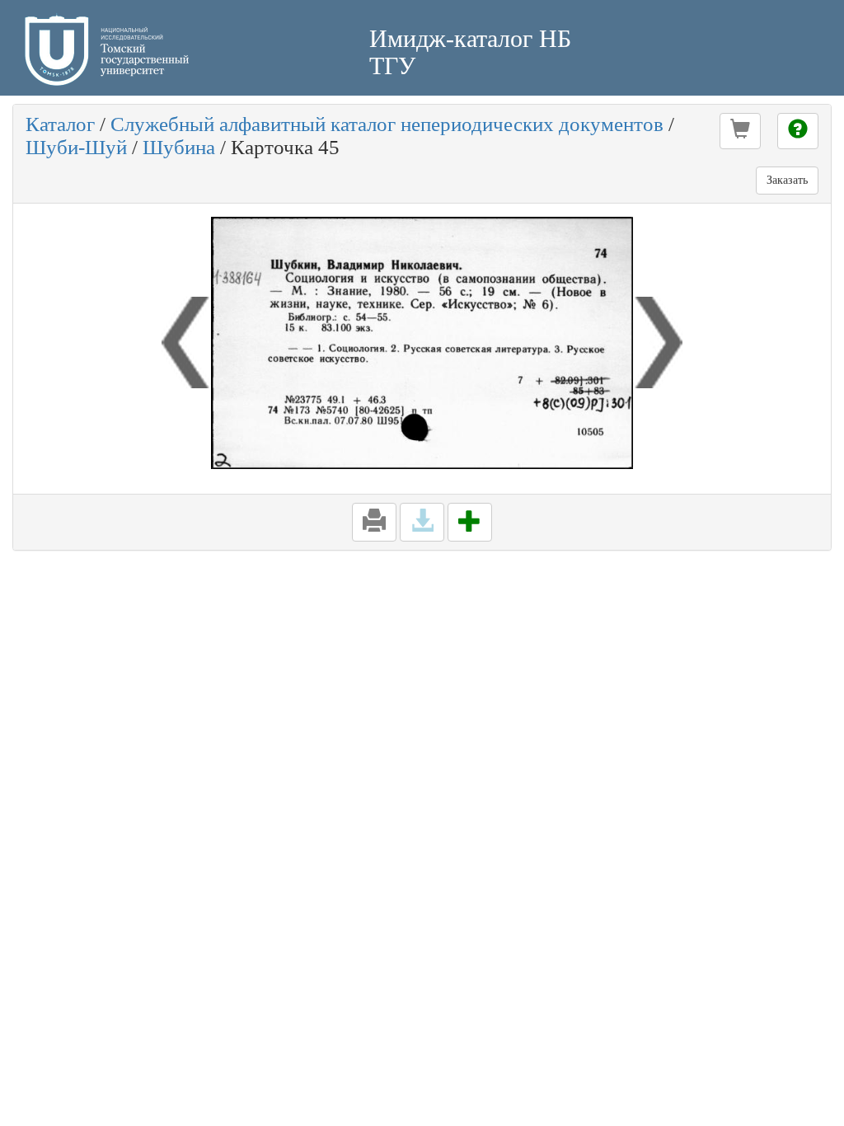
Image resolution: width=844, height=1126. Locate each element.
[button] (740, 131)
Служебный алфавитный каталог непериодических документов (386, 124)
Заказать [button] (787, 180)
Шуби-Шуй (76, 147)
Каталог (60, 124)
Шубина (179, 147)
